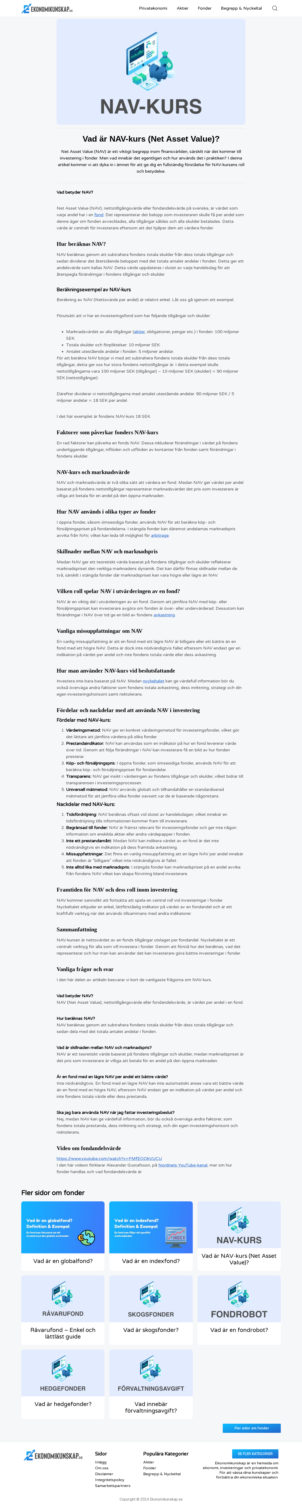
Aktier (182, 8)
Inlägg (100, 1462)
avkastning (164, 615)
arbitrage (160, 535)
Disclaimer (104, 1474)
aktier (139, 331)
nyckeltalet (153, 681)
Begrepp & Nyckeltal (241, 8)
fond (98, 214)
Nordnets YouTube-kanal (182, 1165)
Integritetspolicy (109, 1480)
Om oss (102, 1468)
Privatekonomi (153, 8)
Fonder (204, 8)
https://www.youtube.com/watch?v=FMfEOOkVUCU (109, 1158)
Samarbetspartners (112, 1485)
